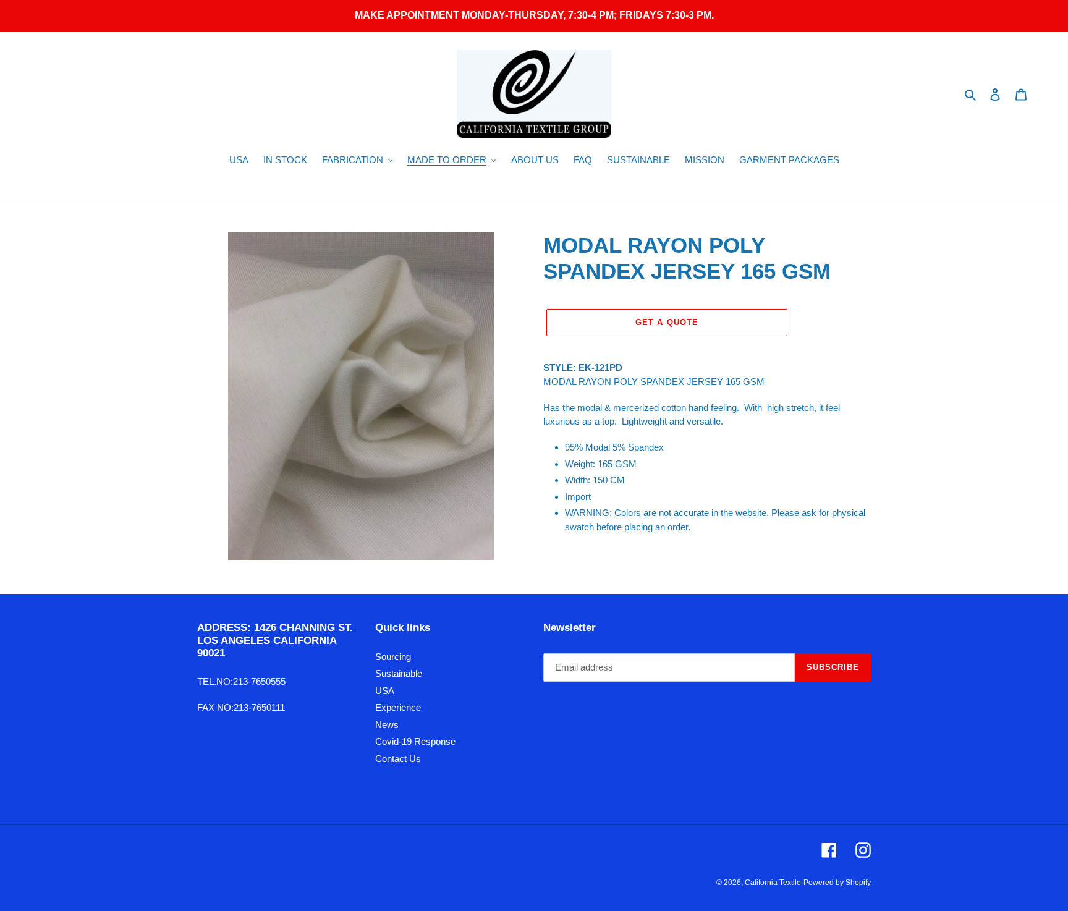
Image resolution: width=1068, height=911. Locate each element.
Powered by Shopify (837, 882)
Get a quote (666, 322)
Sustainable (398, 673)
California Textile (773, 882)
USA (384, 690)
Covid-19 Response (415, 741)
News (387, 724)
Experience (398, 707)
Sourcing (393, 656)
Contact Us (398, 758)
